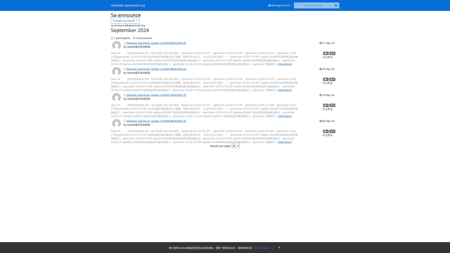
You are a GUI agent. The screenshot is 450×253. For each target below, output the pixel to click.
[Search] (336, 5)
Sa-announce (126, 15)
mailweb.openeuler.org (128, 5)
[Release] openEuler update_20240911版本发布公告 (156, 95)
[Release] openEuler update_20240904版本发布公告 (156, 121)
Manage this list (280, 5)
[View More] (285, 64)
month (124, 20)
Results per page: (220, 146)
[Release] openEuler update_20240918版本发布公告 (156, 69)
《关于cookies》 (262, 247)
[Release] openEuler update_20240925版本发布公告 (156, 43)
